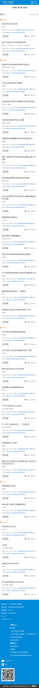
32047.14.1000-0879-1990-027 (15, 535)
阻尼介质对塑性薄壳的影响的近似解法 (16, 254)
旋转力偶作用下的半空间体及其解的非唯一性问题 (19, 158)
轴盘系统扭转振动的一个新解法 (14, 291)
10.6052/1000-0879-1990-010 (26, 205)
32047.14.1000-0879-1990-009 (15, 186)
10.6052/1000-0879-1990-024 (26, 470)
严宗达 (4, 427)
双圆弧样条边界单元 (9, 217)
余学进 (4, 238)
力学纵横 (4, 522)
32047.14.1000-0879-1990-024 (15, 472)
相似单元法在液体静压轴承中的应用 (15, 64)
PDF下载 (5, 36)
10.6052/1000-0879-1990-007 (26, 144)
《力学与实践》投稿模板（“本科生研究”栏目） (24, 634)
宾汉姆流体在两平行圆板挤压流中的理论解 (18, 101)
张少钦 (9, 238)
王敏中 (9, 123)
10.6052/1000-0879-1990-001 (25, 30)
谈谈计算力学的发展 (9, 24)
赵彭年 (4, 201)
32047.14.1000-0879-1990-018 (15, 359)
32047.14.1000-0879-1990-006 (15, 128)
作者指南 (12, 649)
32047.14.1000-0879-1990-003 (15, 73)
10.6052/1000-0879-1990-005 (26, 107)
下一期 (37, 14)
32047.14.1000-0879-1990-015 (15, 300)
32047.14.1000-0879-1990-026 (15, 513)
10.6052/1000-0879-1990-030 (26, 588)
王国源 (4, 372)
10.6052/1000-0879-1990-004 (26, 89)
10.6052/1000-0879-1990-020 (26, 393)
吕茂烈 (4, 335)
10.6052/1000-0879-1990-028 (26, 551)
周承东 (4, 104)
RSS (6, 664)
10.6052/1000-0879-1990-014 (26, 279)
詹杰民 (13, 67)
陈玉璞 (4, 390)
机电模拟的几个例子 (9, 443)
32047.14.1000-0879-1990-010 (15, 207)
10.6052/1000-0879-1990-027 (26, 532)
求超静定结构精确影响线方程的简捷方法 (17, 138)
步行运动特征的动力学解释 (12, 83)
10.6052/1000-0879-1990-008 (26, 165)
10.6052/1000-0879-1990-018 (26, 356)
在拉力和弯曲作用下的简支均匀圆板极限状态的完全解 (19, 197)
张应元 (9, 67)
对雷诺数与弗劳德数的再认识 (13, 387)
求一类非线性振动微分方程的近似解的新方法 (19, 273)
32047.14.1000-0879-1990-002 (15, 51)
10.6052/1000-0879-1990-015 (26, 297)
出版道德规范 (14, 646)
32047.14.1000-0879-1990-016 (15, 318)
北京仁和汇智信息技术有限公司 (17, 686)
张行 (8, 181)
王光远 (9, 427)
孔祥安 (4, 220)
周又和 (4, 353)
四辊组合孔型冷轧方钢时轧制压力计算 (16, 310)
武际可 (4, 27)
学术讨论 (4, 481)
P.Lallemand (26, 45)
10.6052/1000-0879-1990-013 (26, 260)
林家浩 (4, 466)
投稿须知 (12, 628)
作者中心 (13, 643)
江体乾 (9, 104)
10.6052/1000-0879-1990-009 (26, 184)
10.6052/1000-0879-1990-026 (26, 510)
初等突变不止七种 (9, 526)
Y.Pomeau (19, 45)
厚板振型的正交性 (9, 486)
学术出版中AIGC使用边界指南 (19, 652)
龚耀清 (4, 141)
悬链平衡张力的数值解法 (11, 236)
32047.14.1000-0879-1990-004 (15, 91)
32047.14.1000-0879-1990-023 (15, 451)
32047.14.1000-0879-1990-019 (15, 377)
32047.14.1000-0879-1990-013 (15, 263)
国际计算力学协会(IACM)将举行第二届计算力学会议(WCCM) (19, 462)
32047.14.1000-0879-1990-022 (15, 433)
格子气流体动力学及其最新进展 (14, 42)
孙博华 (4, 489)
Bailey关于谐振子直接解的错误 (13, 504)
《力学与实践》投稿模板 (17, 631)
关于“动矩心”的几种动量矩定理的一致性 (17, 350)
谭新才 (4, 312)
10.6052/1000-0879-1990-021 (26, 412)
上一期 (31, 14)
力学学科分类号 (14, 640)
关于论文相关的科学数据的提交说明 (20, 655)
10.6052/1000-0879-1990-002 (25, 48)
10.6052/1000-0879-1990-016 (26, 316)
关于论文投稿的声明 (16, 637)
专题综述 (4, 19)
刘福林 (4, 257)
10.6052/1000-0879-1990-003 (26, 70)
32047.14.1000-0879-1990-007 (15, 147)
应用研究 (4, 60)
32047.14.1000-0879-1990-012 (15, 244)
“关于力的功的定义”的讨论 (12, 406)
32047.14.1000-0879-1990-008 (15, 168)
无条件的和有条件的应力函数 (13, 120)
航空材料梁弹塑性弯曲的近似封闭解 (15, 178)
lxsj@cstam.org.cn (6, 619)
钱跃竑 (4, 45)
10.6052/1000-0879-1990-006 (26, 126)
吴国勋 (4, 181)
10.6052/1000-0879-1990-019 (26, 375)
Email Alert (8, 660)
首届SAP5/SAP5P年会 (10, 563)
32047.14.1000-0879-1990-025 (15, 494)
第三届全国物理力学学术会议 (13, 582)
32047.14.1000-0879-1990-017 (15, 340)
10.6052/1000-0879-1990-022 (26, 430)
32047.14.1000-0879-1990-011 (15, 226)
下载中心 (13, 625)
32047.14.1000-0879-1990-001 (15, 32)
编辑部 (11, 408)
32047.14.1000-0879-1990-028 (15, 553)
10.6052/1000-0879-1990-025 (26, 492)
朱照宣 (4, 529)
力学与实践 (5, 408)
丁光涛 (4, 507)
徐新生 (4, 123)
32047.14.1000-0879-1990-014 (15, 281)
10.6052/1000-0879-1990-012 (26, 242)
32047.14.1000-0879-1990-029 (15, 572)
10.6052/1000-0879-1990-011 (26, 223)
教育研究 (4, 327)
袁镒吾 (4, 275)
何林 (3, 566)
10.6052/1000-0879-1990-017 (26, 338)
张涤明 (4, 67)
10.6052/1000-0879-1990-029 (26, 569)
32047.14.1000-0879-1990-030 (15, 590)
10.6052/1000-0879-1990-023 (26, 449)
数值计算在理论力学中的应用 (13, 369)
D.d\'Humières (11, 45)
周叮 (3, 294)
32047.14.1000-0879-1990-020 (15, 396)
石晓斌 (4, 445)
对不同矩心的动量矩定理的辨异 (14, 332)
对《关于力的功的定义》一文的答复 (15, 424)
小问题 (4, 545)
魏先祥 (4, 162)
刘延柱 (4, 86)
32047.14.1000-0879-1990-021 (15, 414)
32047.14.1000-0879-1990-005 (15, 110)
